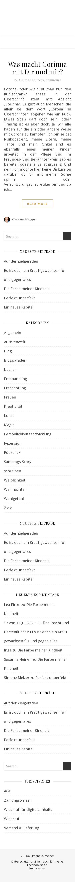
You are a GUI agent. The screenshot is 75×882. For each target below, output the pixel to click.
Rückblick (12, 452)
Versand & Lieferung (21, 827)
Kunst (9, 415)
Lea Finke (12, 604)
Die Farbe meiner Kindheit (26, 288)
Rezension (12, 443)
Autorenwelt (14, 341)
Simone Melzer (23, 219)
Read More (37, 204)
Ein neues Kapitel (19, 307)
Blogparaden (15, 360)
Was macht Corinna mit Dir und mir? (37, 68)
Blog (8, 351)
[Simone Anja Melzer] (37, 18)
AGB (7, 791)
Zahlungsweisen (18, 800)
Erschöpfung (15, 387)
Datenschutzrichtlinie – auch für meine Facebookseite (37, 863)
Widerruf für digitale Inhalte (28, 809)
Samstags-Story (17, 461)
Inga (7, 650)
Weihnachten (15, 489)
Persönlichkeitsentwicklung (27, 434)
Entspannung (15, 378)
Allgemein (12, 332)
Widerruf (11, 818)
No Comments (49, 80)
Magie (9, 424)
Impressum (37, 868)
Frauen (10, 397)
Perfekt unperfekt (19, 297)
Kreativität (13, 406)
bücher (10, 369)
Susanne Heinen (17, 659)
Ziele (8, 507)
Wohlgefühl (14, 498)
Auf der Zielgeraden (21, 261)
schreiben (12, 470)
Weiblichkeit (14, 480)
